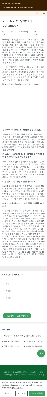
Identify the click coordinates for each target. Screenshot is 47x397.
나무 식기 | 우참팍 (33, 336)
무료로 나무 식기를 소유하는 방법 (13, 341)
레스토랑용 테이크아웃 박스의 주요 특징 (35, 341)
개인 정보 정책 (17, 388)
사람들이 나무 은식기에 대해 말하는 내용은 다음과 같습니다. (16, 335)
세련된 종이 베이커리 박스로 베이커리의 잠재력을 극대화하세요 (35, 346)
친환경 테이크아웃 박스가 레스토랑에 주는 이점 (13, 346)
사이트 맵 (40, 374)
